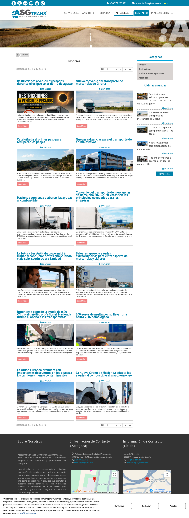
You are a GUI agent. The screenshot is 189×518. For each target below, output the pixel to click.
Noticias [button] (142, 64)
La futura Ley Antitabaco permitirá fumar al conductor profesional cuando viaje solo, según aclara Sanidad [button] (44, 256)
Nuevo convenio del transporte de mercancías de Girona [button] (99, 82)
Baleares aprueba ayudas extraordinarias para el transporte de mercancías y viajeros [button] (102, 256)
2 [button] (116, 69)
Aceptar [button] (173, 506)
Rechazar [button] (146, 506)
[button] (14, 3)
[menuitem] (117, 3)
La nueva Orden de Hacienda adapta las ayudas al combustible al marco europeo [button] (104, 374)
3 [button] (120, 69)
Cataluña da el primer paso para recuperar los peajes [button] (39, 140)
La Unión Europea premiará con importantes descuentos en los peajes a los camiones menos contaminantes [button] (44, 373)
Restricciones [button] (145, 69)
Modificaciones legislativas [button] (151, 73)
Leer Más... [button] (22, 126)
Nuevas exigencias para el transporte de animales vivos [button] (104, 140)
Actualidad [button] (143, 77)
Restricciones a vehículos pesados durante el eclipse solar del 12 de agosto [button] (45, 82)
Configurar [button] (119, 506)
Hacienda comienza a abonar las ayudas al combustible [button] (44, 199)
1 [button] (112, 69)
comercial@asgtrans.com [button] (147, 3)
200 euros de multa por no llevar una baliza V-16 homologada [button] (101, 315)
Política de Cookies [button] (28, 513)
